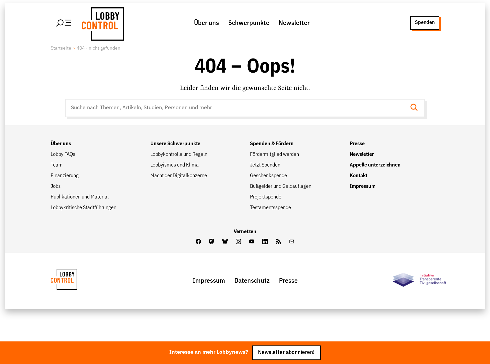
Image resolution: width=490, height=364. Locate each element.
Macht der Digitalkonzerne (178, 176)
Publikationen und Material (80, 197)
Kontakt (358, 176)
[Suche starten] (416, 108)
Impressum (363, 186)
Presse (357, 144)
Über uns (206, 23)
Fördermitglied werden (274, 154)
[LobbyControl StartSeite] (74, 281)
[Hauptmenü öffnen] (64, 23)
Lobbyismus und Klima (174, 165)
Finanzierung (65, 176)
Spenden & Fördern (272, 144)
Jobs (56, 186)
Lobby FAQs (63, 154)
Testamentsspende (270, 207)
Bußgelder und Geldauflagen (280, 186)
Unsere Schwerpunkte (175, 144)
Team (57, 165)
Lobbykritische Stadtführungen (83, 207)
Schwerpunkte (248, 23)
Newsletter (294, 23)
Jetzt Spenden (265, 165)
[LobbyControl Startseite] (102, 23)
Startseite (61, 48)
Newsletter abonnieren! (286, 353)
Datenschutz (252, 280)
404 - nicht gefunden (98, 48)
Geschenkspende (268, 176)
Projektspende (265, 197)
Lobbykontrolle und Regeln (178, 154)
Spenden (425, 22)
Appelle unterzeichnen (375, 165)
